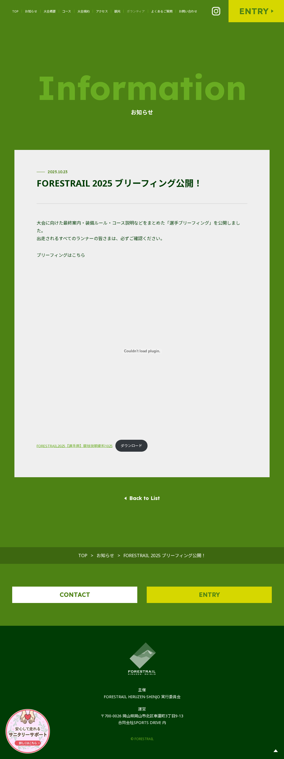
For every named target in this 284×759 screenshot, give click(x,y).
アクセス (102, 11)
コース (66, 11)
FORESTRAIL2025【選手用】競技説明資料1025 (75, 445)
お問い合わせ (188, 11)
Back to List (144, 498)
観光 (117, 11)
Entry (253, 11)
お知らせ (31, 11)
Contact (75, 595)
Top (15, 11)
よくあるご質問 (162, 11)
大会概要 (50, 11)
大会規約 (83, 11)
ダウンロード (131, 445)
